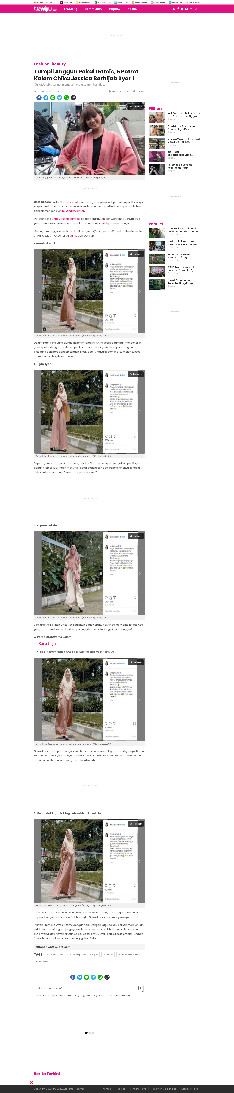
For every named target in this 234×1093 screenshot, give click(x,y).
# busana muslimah (129, 954)
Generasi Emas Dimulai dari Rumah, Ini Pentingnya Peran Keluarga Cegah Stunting (184, 230)
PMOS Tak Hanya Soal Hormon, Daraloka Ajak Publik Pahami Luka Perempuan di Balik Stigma (182, 269)
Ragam (114, 9)
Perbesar (137, 106)
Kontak (107, 1088)
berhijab (107, 223)
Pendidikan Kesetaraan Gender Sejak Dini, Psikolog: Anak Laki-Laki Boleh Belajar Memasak (182, 128)
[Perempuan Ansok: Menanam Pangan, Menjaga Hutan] (157, 259)
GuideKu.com (159, 2)
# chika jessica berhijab (84, 954)
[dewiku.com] (46, 9)
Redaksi (120, 1088)
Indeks (132, 9)
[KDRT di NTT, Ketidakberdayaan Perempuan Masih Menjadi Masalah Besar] (157, 156)
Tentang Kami (138, 1088)
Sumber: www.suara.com (53, 947)
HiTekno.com (122, 2)
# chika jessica (55, 954)
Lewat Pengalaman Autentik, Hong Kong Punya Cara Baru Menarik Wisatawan (183, 282)
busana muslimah (73, 211)
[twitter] (45, 97)
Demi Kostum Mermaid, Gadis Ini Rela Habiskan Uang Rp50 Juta (77, 651)
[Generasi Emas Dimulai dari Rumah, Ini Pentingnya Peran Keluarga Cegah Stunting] (157, 233)
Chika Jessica (68, 202)
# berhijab (42, 961)
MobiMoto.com (141, 2)
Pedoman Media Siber (163, 1088)
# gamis (108, 954)
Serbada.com (194, 2)
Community (93, 9)
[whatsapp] (66, 97)
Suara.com (67, 2)
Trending (71, 9)
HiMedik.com (176, 2)
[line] (52, 97)
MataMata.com (85, 2)
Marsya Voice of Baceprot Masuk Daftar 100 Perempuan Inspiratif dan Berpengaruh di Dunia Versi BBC (184, 140)
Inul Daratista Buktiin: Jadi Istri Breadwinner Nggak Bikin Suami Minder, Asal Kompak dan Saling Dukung (184, 115)
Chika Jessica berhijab (66, 219)
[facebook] (39, 97)
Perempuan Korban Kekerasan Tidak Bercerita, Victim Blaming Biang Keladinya (183, 166)
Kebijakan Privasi (190, 1088)
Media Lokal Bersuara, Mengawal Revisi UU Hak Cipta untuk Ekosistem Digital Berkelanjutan (182, 243)
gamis (73, 235)
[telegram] (59, 97)
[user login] (174, 10)
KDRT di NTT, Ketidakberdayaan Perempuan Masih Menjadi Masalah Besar (184, 153)
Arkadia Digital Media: (46, 2)
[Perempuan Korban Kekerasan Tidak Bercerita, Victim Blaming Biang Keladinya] (157, 169)
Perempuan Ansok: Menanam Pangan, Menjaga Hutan (179, 256)
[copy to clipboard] (73, 97)
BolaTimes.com (104, 2)
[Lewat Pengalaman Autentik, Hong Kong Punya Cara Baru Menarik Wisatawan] (157, 284)
